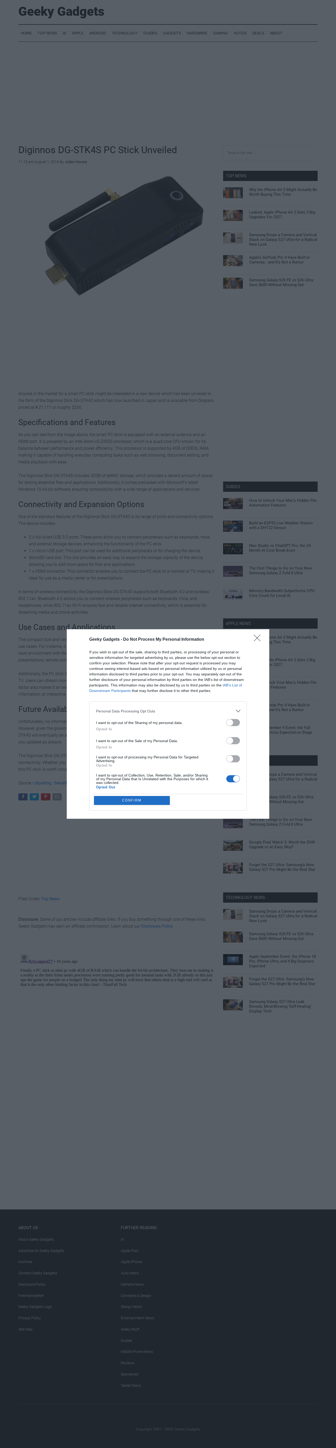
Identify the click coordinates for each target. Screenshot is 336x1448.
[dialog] (168, 724)
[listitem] (168, 711)
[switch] (233, 722)
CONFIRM (131, 800)
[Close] (259, 640)
